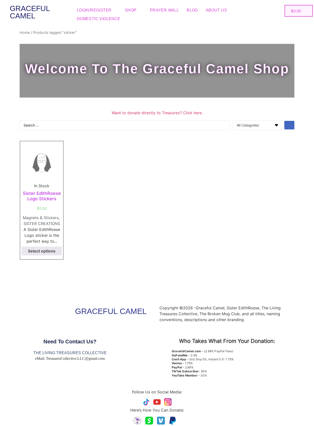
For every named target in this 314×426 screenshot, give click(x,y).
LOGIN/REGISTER (94, 10)
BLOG (192, 10)
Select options (41, 251)
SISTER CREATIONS (42, 223)
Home (25, 32)
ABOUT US (216, 10)
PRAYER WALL (164, 10)
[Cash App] (149, 421)
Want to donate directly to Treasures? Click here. (157, 112)
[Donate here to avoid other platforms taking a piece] (137, 421)
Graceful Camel (30, 12)
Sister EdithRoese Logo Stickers (42, 196)
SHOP (131, 10)
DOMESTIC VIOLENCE (98, 19)
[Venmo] (161, 421)
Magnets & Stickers (41, 217)
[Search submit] (289, 125)
